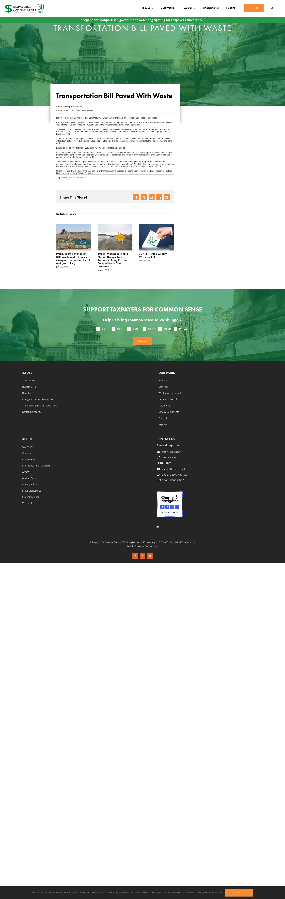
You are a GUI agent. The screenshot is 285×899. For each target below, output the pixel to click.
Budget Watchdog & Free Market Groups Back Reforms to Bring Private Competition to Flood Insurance (71, 260)
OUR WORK (166, 373)
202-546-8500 (169, 457)
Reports (162, 424)
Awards (26, 471)
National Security (31, 411)
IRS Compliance (30, 497)
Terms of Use (29, 503)
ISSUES (27, 373)
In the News (28, 459)
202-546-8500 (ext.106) (174, 474)
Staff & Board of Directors (36, 465)
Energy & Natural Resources (37, 399)
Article (59, 106)
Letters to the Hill (167, 399)
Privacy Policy (29, 484)
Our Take (163, 386)
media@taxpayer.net (173, 469)
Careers (26, 453)
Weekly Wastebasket (73, 106)
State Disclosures (31, 490)
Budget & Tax (29, 386)
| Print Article (86, 110)
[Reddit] (151, 197)
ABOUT (27, 439)
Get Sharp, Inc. (151, 546)
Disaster (26, 393)
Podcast (162, 418)
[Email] (167, 197)
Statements (164, 405)
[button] (272, 8)
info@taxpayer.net (172, 451)
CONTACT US (166, 439)
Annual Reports (30, 478)
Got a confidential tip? (170, 480)
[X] (144, 197)
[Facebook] (136, 197)
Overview (27, 446)
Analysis (163, 380)
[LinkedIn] (159, 197)
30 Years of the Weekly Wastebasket (111, 255)
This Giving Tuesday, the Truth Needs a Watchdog (154, 255)
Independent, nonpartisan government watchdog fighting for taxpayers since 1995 (140, 20)
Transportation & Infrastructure (39, 405)
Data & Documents (168, 411)
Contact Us (190, 542)
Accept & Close (239, 892)
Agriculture (28, 380)
